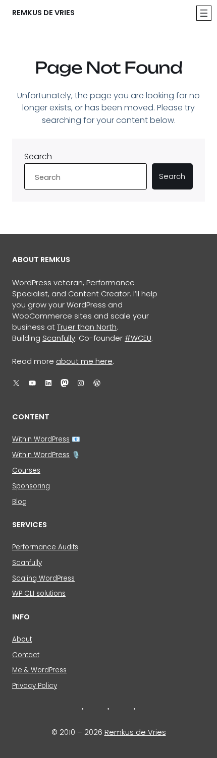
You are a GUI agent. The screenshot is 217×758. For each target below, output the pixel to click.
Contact (25, 655)
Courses (26, 470)
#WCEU (138, 338)
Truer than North (87, 327)
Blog (19, 502)
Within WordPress (41, 439)
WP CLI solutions (39, 593)
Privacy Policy (34, 685)
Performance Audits (45, 547)
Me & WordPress (39, 670)
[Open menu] (203, 13)
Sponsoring (31, 486)
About (22, 639)
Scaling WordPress (43, 578)
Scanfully (58, 338)
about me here (84, 361)
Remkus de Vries (43, 13)
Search (38, 156)
